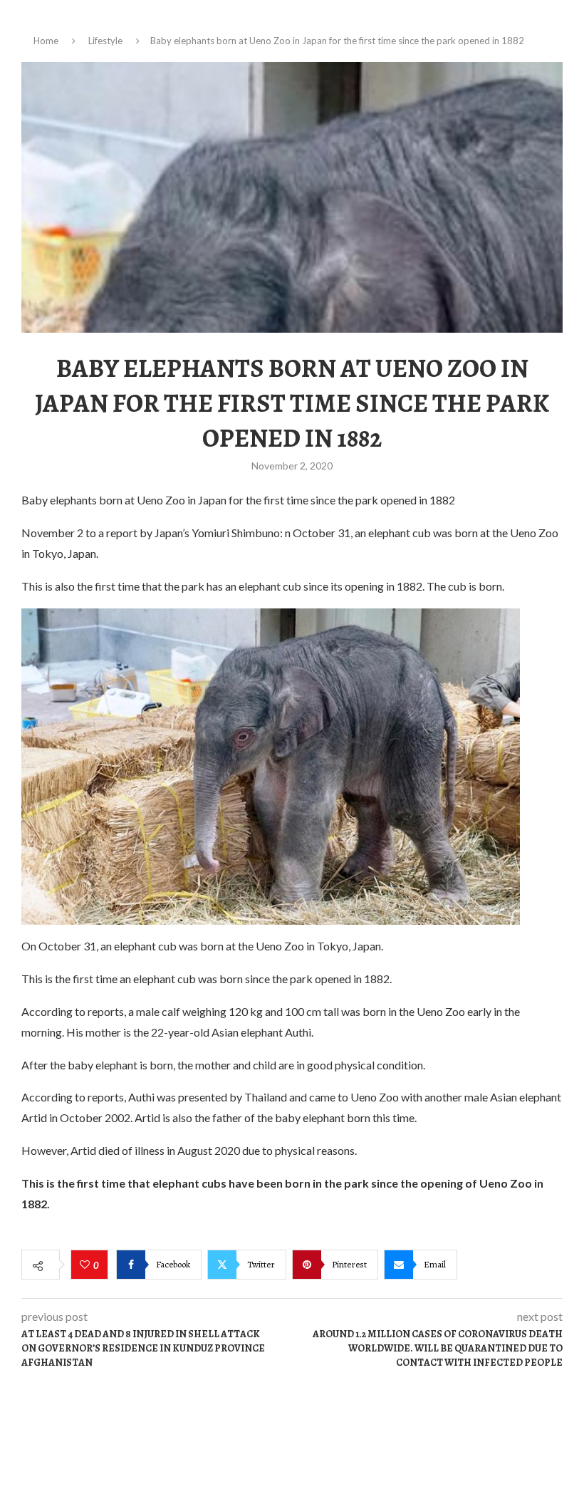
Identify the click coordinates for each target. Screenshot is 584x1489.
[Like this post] (86, 1265)
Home (45, 40)
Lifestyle (105, 40)
